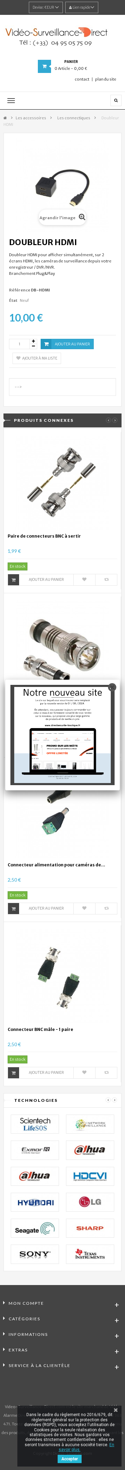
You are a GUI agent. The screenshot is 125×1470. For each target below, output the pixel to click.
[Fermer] (112, 687)
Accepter (69, 1459)
